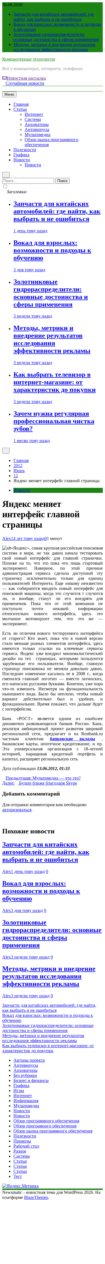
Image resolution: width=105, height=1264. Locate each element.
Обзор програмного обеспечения (44, 1125)
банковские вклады (72, 738)
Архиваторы (37, 124)
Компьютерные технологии (28, 59)
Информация (25, 1100)
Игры (18, 1090)
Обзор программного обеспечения (46, 1120)
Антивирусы (37, 129)
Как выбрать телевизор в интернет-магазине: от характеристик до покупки (54, 382)
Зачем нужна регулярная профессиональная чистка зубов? (53, 421)
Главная (21, 104)
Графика (21, 154)
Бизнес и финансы (31, 1080)
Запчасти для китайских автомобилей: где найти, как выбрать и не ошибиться (53, 17)
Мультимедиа (37, 134)
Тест (17, 1176)
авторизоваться (16, 809)
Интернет (34, 114)
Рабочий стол (26, 1146)
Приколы (22, 1141)
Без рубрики (25, 1075)
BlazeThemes (36, 1197)
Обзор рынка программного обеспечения (52, 1131)
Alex (6, 538)
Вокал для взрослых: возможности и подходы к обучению (52, 250)
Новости (21, 159)
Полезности (24, 149)
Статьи (20, 109)
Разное (19, 1151)
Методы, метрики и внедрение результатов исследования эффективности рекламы (54, 47)
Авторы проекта (29, 1060)
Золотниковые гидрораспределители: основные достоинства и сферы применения (56, 37)
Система (33, 119)
